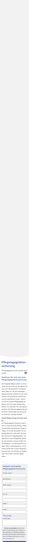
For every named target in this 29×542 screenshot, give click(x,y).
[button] (14, 354)
